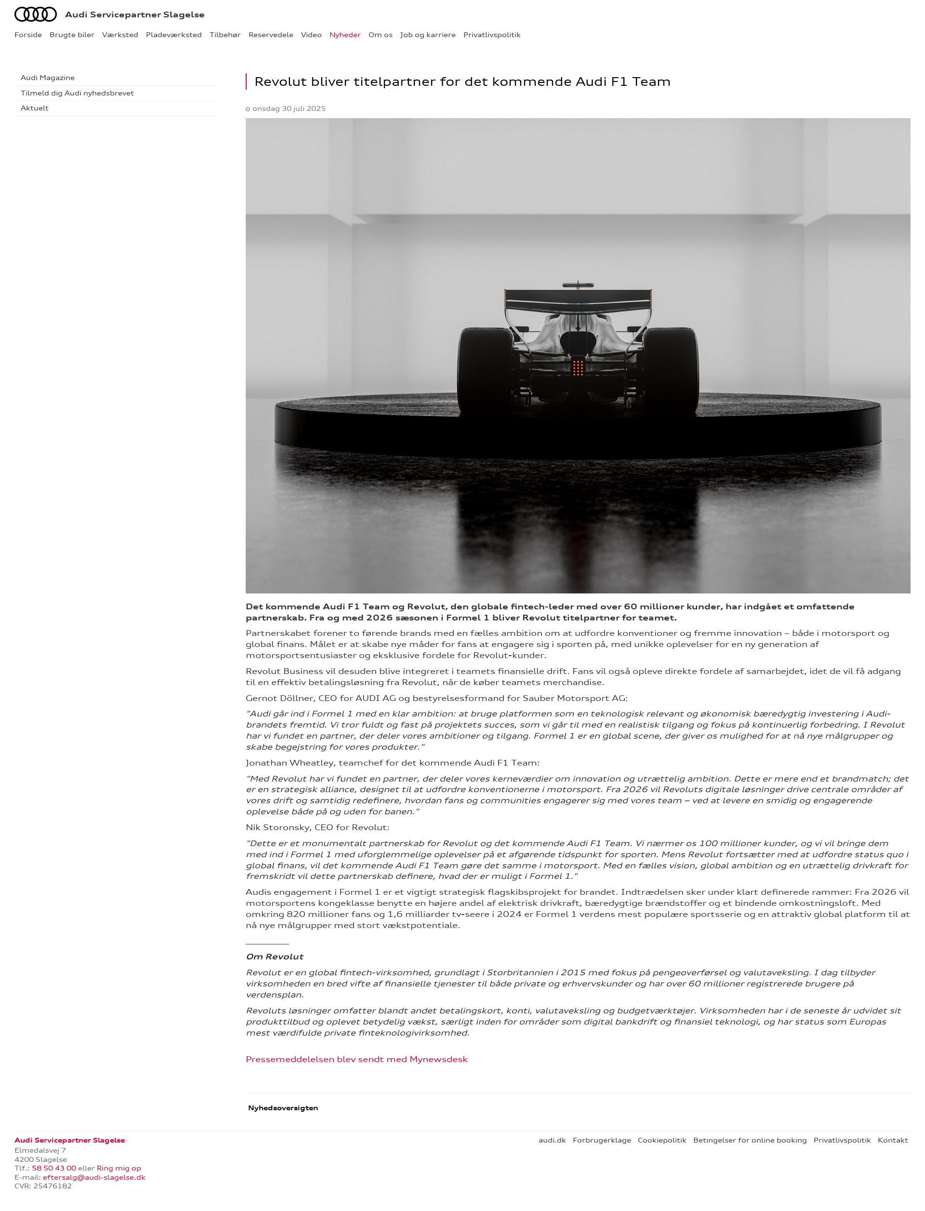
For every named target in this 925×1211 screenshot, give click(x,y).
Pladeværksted (174, 35)
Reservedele (271, 35)
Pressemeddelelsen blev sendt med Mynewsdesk (357, 1059)
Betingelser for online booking (750, 1140)
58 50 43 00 (55, 1168)
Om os (381, 35)
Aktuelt (35, 108)
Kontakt (893, 1140)
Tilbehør (225, 35)
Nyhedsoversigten (282, 1108)
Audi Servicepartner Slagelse (135, 14)
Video (311, 35)
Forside (28, 35)
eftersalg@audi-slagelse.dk (94, 1177)
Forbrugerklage (602, 1140)
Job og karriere (428, 35)
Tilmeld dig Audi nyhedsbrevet (77, 93)
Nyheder (345, 35)
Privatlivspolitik (492, 35)
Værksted (120, 35)
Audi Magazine (48, 77)
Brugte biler (72, 35)
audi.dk (552, 1140)
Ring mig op (119, 1168)
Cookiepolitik (662, 1140)
